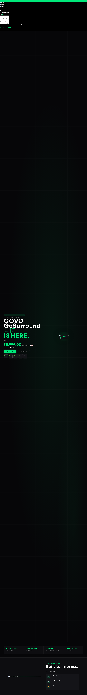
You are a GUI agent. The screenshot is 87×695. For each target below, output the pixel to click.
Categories (3, 9)
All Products (5, 27)
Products (11, 9)
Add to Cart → (10, 351)
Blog (32, 9)
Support (25, 9)
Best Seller (18, 9)
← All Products (23, 351)
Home (1, 27)
